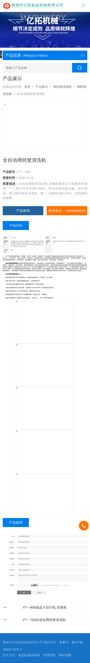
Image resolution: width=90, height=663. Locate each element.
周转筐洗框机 (62, 86)
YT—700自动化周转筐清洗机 (44, 620)
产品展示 (42, 86)
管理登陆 (49, 655)
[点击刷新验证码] (34, 585)
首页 (27, 86)
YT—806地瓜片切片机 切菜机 (45, 607)
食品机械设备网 (29, 655)
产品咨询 (23, 211)
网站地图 (65, 655)
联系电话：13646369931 (67, 211)
